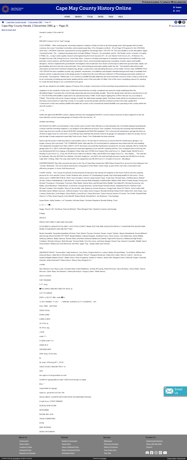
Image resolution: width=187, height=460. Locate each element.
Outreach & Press (25, 450)
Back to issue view (9, 30)
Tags (111, 16)
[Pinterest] (160, 452)
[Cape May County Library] (3, 23)
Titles (90, 16)
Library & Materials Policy (70, 447)
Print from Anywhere (111, 444)
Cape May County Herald (16, 22)
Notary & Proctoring (111, 447)
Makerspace (108, 441)
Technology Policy (68, 453)
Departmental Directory (154, 441)
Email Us (149, 447)
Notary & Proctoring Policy (71, 450)
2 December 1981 (35, 22)
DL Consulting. (15, 458)
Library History (24, 444)
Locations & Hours (25, 447)
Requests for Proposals (27, 453)
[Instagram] (156, 452)
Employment (23, 441)
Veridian (103, 458)
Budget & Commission (69, 441)
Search (78, 16)
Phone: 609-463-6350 (154, 444)
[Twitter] (179, 22)
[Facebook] (176, 22)
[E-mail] (183, 22)
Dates (100, 16)
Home (67, 16)
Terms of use (181, 458)
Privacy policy (171, 458)
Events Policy (66, 444)
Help (120, 16)
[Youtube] (165, 452)
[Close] (165, 387)
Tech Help (107, 453)
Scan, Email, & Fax (110, 450)
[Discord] (147, 452)
